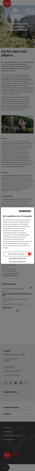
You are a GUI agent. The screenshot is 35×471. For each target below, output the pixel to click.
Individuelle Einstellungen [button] (18, 258)
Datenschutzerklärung (25, 211)
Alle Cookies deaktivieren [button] (17, 262)
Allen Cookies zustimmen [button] (16, 254)
